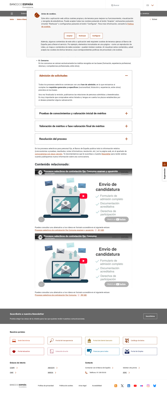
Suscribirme (150, 316)
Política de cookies (66, 386)
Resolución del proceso (53, 138)
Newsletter (106, 154)
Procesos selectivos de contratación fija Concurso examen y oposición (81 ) (69, 230)
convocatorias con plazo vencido (48, 154)
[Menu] (11, 13)
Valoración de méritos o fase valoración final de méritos (72, 126)
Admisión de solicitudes (53, 75)
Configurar (96, 36)
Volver (154, 19)
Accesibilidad (97, 386)
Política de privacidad (46, 386)
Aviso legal (82, 386)
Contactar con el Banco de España (98, 368)
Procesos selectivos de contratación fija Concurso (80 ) (61, 295)
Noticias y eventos (141, 13)
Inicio (12, 19)
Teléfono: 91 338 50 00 (97, 372)
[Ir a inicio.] (21, 5)
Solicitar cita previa (130, 368)
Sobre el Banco (22, 19)
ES (148, 5)
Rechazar (82, 36)
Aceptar (69, 36)
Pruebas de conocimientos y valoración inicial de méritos (72, 113)
